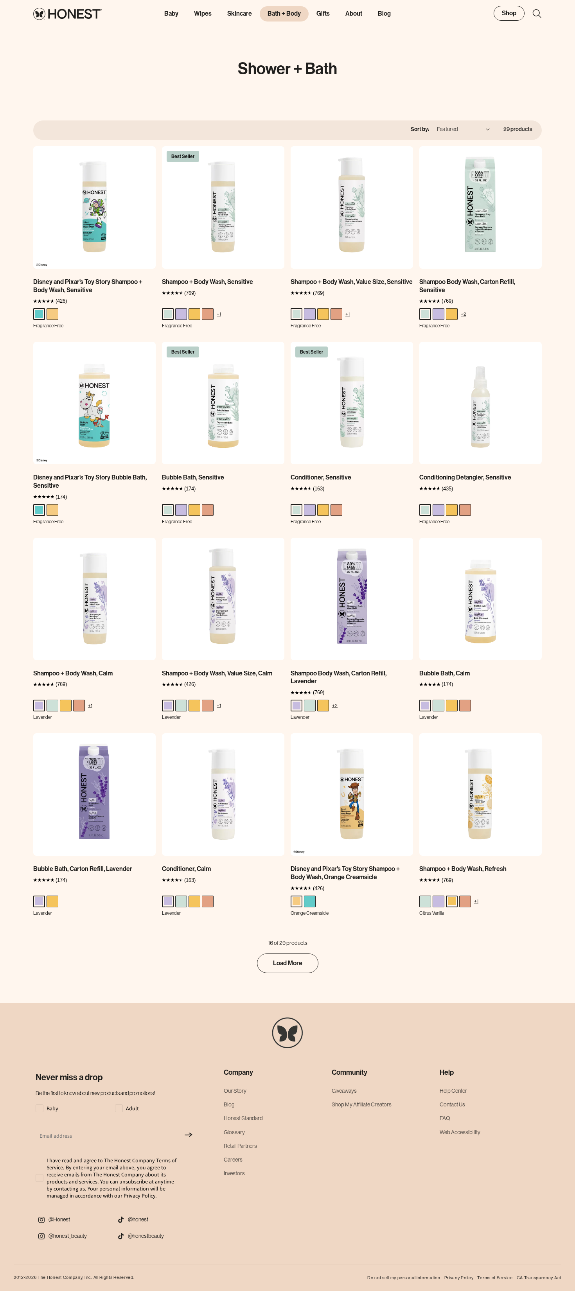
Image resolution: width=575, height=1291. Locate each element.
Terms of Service (494, 1277)
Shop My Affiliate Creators (362, 1104)
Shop (509, 13)
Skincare (239, 13)
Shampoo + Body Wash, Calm (73, 673)
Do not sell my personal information (403, 1277)
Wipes (203, 13)
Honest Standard (243, 1118)
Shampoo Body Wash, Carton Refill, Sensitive (467, 286)
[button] (533, 13)
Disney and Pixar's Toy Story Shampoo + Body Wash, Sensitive (87, 286)
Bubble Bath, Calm (444, 673)
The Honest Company (60, 1277)
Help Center (453, 1090)
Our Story (235, 1090)
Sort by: (420, 129)
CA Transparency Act (539, 1277)
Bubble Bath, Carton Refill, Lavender (82, 869)
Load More (287, 963)
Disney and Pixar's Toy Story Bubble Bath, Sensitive (90, 481)
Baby (171, 13)
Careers (233, 1159)
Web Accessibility (460, 1132)
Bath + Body (284, 13)
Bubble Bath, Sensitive (193, 477)
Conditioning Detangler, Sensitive (465, 477)
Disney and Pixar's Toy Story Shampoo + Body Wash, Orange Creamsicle (345, 873)
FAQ (445, 1118)
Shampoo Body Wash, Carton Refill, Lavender (338, 677)
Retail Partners (240, 1145)
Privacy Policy (459, 1277)
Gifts (323, 13)
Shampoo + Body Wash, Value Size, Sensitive (352, 281)
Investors (234, 1173)
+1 (219, 314)
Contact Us (452, 1104)
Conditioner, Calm (186, 869)
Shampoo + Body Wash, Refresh (463, 869)
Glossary (234, 1132)
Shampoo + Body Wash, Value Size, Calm (217, 673)
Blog (229, 1104)
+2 (463, 314)
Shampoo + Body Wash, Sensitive (207, 281)
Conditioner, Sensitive (321, 477)
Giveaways (344, 1090)
